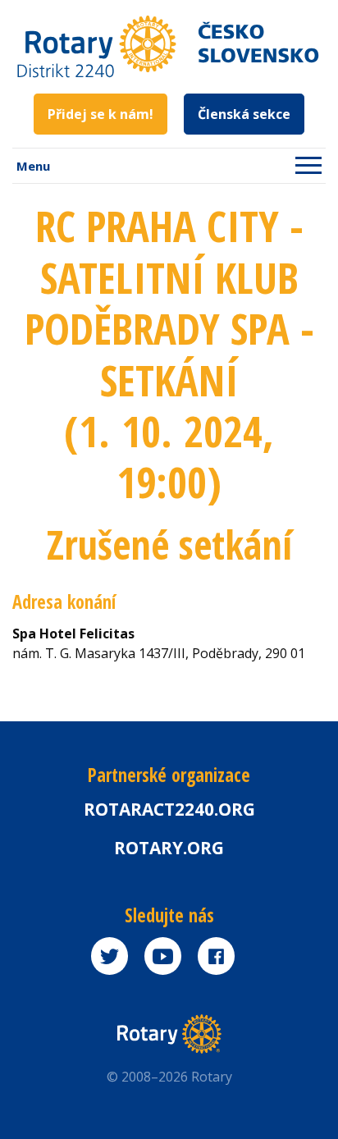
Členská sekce (244, 114)
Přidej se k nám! (100, 114)
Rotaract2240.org (169, 809)
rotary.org (169, 847)
